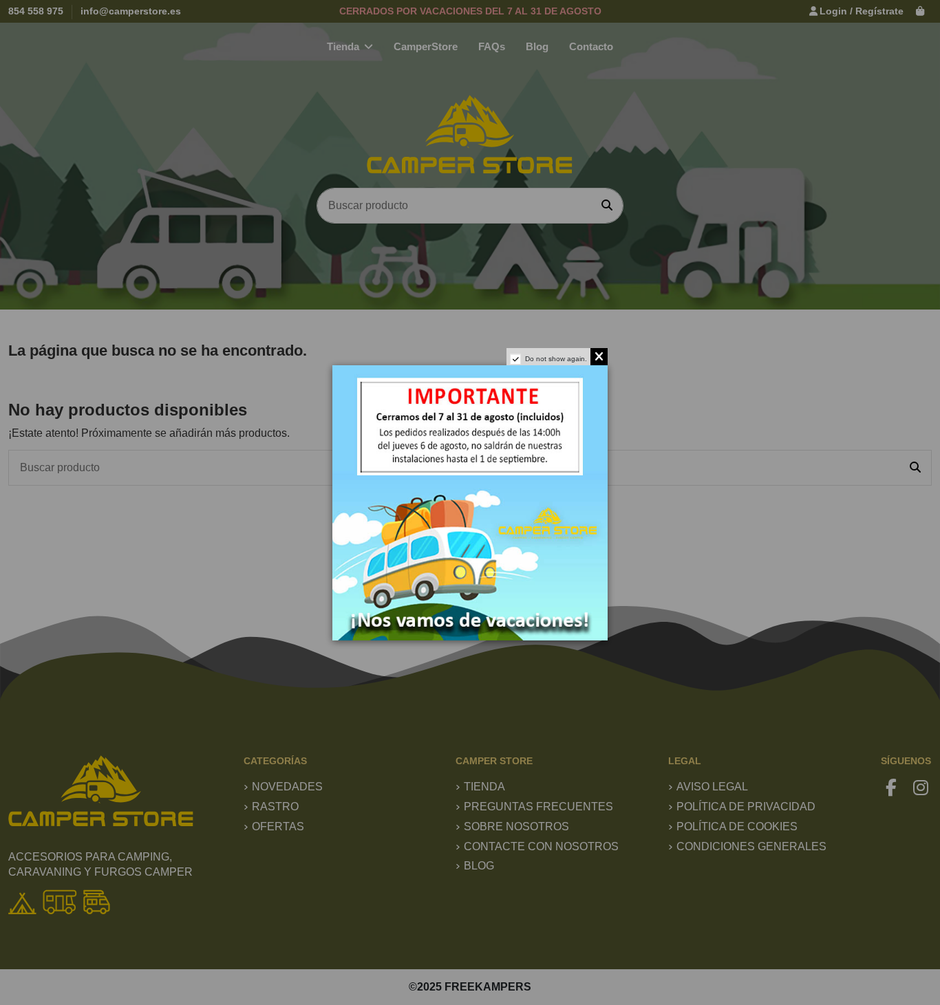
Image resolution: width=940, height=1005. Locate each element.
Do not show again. (556, 359)
